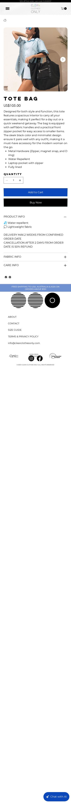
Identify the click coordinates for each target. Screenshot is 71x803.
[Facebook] (6, 277)
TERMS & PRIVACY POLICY (23, 336)
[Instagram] (31, 358)
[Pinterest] (10, 277)
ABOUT (12, 316)
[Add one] (20, 180)
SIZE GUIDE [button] (14, 329)
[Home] (5, 20)
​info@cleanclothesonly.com (24, 343)
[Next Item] (63, 59)
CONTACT (13, 323)
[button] (64, 8)
